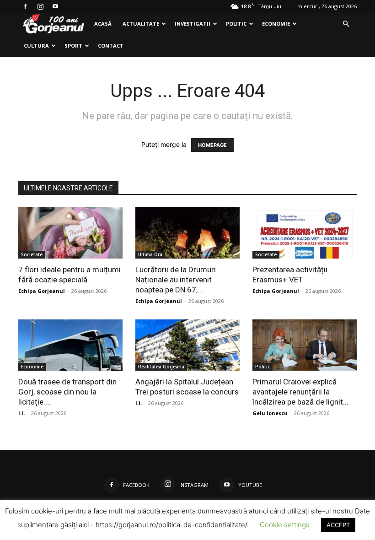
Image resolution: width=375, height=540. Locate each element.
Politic (236, 23)
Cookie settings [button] (285, 524)
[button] (346, 24)
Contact (110, 45)
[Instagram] (40, 6)
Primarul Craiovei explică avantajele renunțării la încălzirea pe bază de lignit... (300, 391)
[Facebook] (25, 6)
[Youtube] (55, 6)
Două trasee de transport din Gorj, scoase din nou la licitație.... (67, 391)
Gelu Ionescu (270, 413)
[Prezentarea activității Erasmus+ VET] (304, 233)
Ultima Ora (150, 254)
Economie (276, 23)
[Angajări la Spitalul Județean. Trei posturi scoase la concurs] (187, 345)
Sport (73, 45)
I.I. (21, 413)
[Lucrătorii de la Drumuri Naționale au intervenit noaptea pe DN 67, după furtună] (187, 233)
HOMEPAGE (212, 145)
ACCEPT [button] (338, 525)
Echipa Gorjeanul (41, 290)
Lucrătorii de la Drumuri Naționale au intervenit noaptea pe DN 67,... (175, 279)
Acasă (103, 23)
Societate (32, 254)
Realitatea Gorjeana (161, 366)
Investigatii (192, 23)
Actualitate (141, 23)
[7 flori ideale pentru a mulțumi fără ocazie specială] (70, 233)
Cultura (36, 45)
